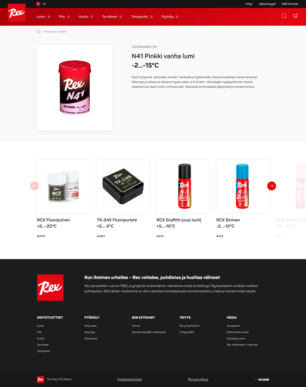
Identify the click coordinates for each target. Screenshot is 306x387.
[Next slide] (271, 186)
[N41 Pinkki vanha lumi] (74, 88)
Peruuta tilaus (198, 379)
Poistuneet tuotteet (55, 31)
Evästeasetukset (130, 379)
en (44, 3)
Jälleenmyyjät (267, 4)
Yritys (249, 4)
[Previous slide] (34, 186)
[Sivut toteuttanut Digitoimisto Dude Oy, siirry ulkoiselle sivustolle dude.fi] (261, 380)
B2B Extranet (290, 4)
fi (38, 3)
